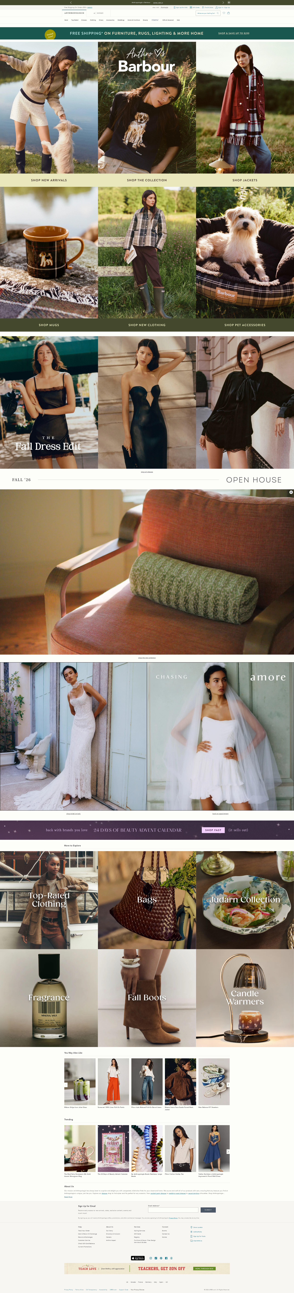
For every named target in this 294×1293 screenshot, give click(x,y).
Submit (208, 1210)
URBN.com (113, 1289)
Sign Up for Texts (199, 1236)
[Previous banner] (70, 2)
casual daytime (193, 1193)
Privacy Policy (173, 1218)
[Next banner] (223, 2)
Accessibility (103, 1289)
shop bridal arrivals (73, 814)
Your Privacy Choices (137, 1289)
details (89, 7)
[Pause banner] (229, 2)
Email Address (153, 1206)
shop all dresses (147, 472)
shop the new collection (147, 658)
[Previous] (66, 1084)
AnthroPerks (197, 1232)
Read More (68, 1197)
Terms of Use (79, 1289)
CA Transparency (91, 1289)
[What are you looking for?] (217, 13)
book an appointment (220, 814)
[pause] (291, 492)
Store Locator (198, 1227)
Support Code (123, 1289)
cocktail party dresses (158, 1193)
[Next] (228, 1084)
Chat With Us (197, 1241)
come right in (158, 3)
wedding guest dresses (177, 1193)
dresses (104, 1193)
